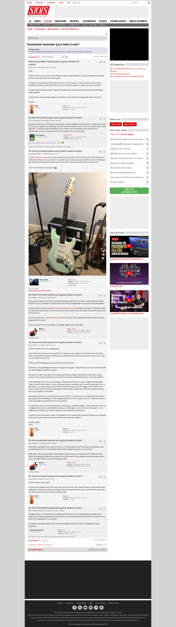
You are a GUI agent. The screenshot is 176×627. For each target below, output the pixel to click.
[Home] (38, 10)
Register (39, 3)
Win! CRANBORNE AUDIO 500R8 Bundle (126, 76)
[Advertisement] (129, 213)
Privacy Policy (100, 603)
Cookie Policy (81, 603)
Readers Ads (74, 25)
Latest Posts (34, 25)
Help (69, 3)
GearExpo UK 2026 (116, 286)
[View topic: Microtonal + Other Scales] (147, 168)
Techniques (89, 21)
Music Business (138, 21)
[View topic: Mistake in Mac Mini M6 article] (147, 172)
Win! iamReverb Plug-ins (120, 74)
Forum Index (39, 29)
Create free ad (129, 124)
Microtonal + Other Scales (121, 168)
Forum (48, 21)
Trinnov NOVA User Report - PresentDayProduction (127, 313)
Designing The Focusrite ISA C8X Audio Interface (126, 259)
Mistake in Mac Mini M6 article (122, 172)
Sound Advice (118, 21)
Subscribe (51, 3)
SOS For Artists (59, 25)
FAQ (84, 25)
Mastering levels (117, 182)
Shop (61, 3)
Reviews (74, 21)
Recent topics (127, 134)
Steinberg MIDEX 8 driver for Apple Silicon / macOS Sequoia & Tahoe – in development (128, 144)
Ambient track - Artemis (120, 149)
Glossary (93, 25)
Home (30, 21)
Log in (29, 3)
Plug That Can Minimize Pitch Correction (126, 158)
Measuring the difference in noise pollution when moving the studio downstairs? (128, 139)
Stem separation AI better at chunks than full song (128, 177)
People (103, 21)
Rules (102, 25)
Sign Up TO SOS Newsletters (129, 191)
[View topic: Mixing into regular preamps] (147, 163)
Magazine (60, 21)
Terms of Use (113, 603)
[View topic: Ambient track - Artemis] (147, 149)
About (60, 603)
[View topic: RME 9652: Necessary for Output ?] (147, 153)
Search (46, 25)
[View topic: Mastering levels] (147, 182)
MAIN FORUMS (53, 29)
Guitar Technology (69, 29)
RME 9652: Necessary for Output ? (124, 153)
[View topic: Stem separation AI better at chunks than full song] (147, 177)
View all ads (115, 124)
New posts (114, 134)
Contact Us (69, 603)
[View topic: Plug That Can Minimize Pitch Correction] (147, 158)
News (37, 21)
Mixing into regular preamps (122, 163)
